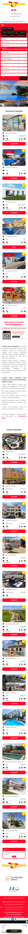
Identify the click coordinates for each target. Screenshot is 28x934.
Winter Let (13, 35)
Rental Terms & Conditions (14, 914)
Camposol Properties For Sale (10, 32)
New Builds (23, 32)
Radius (4, 48)
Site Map (25, 925)
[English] (12, 10)
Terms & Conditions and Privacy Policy (14, 916)
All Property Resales (7, 28)
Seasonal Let (21, 35)
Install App (14, 931)
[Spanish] (15, 10)
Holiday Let (5, 35)
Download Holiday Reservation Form (14, 912)
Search (23, 78)
